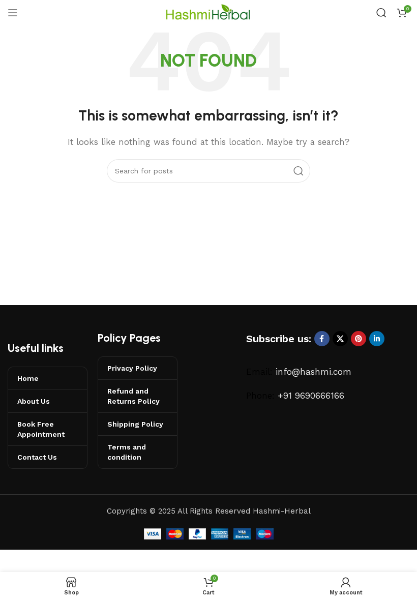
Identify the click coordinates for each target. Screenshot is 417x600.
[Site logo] (208, 12)
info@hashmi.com (313, 372)
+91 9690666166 (311, 396)
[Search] (381, 13)
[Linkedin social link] (376, 338)
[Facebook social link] (322, 338)
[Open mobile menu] (13, 13)
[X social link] (340, 338)
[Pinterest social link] (358, 338)
